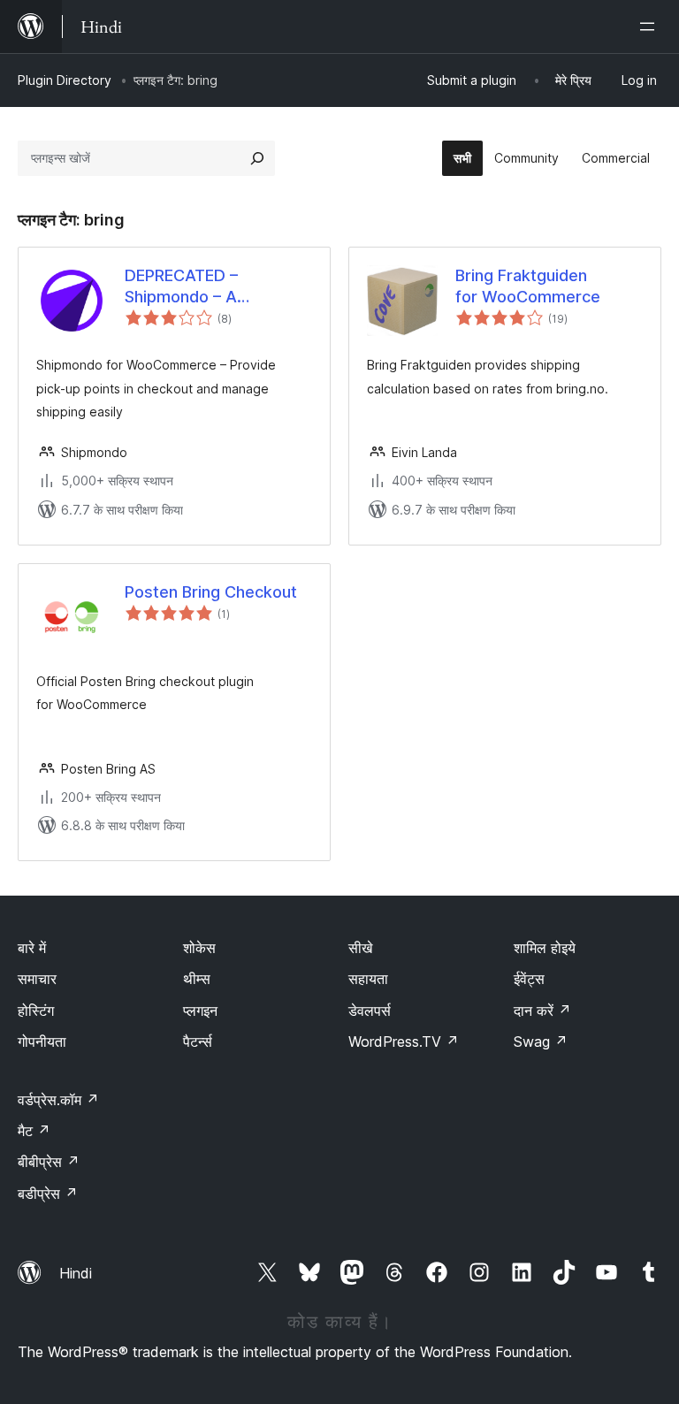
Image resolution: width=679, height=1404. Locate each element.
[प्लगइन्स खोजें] (257, 158)
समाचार (37, 979)
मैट (34, 1131)
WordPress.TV (403, 1041)
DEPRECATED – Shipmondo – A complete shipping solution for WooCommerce (194, 286)
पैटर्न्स (197, 1041)
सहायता (368, 979)
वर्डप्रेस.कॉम (58, 1100)
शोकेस (199, 948)
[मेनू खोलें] (650, 26)
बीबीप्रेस (49, 1162)
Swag (541, 1041)
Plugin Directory (64, 80)
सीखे (360, 948)
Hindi (75, 1273)
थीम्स (196, 979)
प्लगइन (200, 1010)
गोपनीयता (42, 1041)
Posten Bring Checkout (211, 592)
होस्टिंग (36, 1010)
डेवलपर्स (369, 1010)
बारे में (32, 948)
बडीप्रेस (48, 1193)
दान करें (542, 1010)
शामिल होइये (545, 948)
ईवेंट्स (529, 979)
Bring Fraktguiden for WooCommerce (527, 285)
